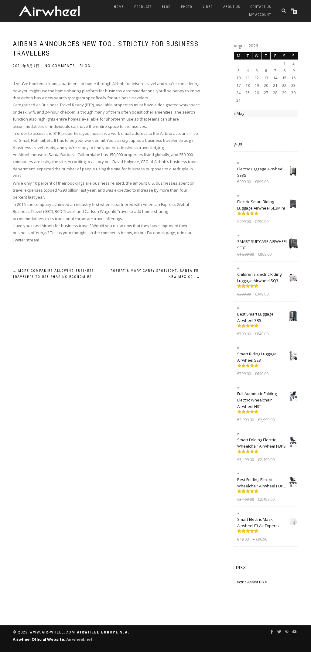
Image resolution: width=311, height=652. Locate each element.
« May (239, 113)
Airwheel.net (79, 639)
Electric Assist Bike (250, 582)
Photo (186, 7)
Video (208, 7)
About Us (231, 7)
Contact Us (260, 7)
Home (119, 7)
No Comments (60, 66)
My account (260, 15)
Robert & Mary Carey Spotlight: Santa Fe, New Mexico (155, 274)
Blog (166, 7)
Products (143, 7)
